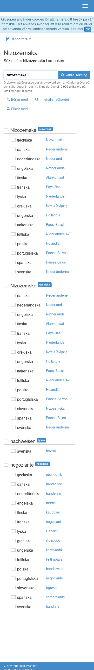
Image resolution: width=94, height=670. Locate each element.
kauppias (53, 512)
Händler (52, 530)
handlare (53, 606)
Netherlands (55, 167)
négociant (53, 521)
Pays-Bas (53, 186)
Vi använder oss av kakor (20, 665)
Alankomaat (55, 177)
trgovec (51, 587)
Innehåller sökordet (54, 99)
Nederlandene (57, 149)
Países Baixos (56, 252)
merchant (53, 502)
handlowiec (54, 568)
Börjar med (19, 99)
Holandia (53, 243)
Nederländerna (57, 271)
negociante (54, 578)
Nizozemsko (55, 139)
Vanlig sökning (75, 74)
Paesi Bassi (55, 224)
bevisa (51, 450)
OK (88, 29)
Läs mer (77, 28)
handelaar (53, 493)
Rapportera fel (20, 38)
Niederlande (55, 196)
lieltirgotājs (54, 559)
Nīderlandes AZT (59, 233)
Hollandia (53, 215)
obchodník (54, 474)
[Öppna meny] (85, 6)
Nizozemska (55, 408)
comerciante (55, 596)
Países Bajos (56, 262)
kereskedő (54, 549)
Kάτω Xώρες (56, 205)
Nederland (54, 158)
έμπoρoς (53, 540)
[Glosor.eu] (12, 6)
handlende (54, 483)
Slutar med (19, 108)
